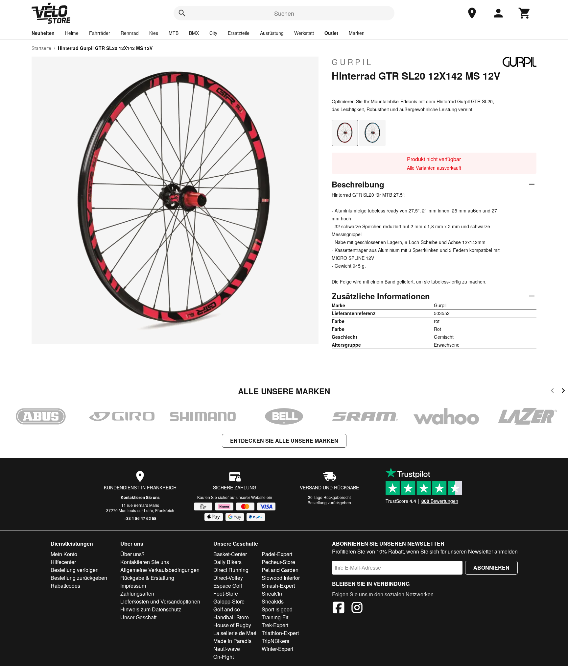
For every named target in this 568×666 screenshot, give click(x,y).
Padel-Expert (277, 554)
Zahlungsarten (137, 593)
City (213, 33)
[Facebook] (338, 608)
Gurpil (352, 62)
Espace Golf (227, 585)
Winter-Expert (277, 649)
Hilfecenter (63, 562)
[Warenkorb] (524, 13)
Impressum (133, 585)
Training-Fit (275, 617)
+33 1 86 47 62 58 (140, 518)
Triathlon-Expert (280, 633)
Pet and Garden (280, 570)
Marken (357, 33)
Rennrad (130, 33)
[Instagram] (357, 608)
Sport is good (277, 609)
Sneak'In (272, 593)
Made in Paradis (232, 641)
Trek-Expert (275, 625)
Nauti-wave (226, 649)
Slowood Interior (281, 577)
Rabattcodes (65, 585)
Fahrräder (99, 33)
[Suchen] (182, 13)
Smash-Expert (278, 585)
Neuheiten (43, 33)
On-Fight (223, 656)
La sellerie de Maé (234, 633)
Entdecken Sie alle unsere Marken (284, 440)
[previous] (552, 391)
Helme (72, 33)
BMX (194, 33)
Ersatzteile (238, 33)
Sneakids (273, 601)
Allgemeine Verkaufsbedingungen (160, 570)
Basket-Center (230, 554)
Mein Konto (64, 554)
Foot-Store (225, 593)
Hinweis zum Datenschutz (150, 609)
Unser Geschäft (138, 617)
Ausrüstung (272, 33)
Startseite (41, 48)
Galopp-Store (229, 601)
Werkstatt (304, 33)
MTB (173, 33)
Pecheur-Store (278, 562)
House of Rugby (232, 625)
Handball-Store (231, 617)
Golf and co (226, 609)
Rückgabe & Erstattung (147, 577)
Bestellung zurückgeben (329, 502)
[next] (563, 391)
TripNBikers (275, 641)
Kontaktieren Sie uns (140, 497)
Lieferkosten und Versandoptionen (160, 601)
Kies (153, 33)
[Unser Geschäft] (472, 13)
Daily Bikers (227, 562)
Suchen (284, 13)
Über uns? (132, 554)
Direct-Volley (228, 577)
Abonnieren (491, 567)
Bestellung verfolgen (75, 570)
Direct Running (230, 570)
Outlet (331, 33)
